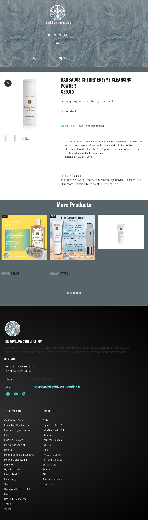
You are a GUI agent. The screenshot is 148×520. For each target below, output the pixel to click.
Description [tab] (67, 126)
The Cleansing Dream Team (17, 267)
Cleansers (77, 175)
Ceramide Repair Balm (110, 255)
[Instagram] (54, 35)
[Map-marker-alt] (60, 35)
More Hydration (76, 184)
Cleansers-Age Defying (111, 180)
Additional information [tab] (91, 126)
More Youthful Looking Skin (102, 184)
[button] (57, 42)
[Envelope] (65, 35)
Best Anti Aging (75, 180)
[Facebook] (49, 35)
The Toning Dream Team (64, 267)
